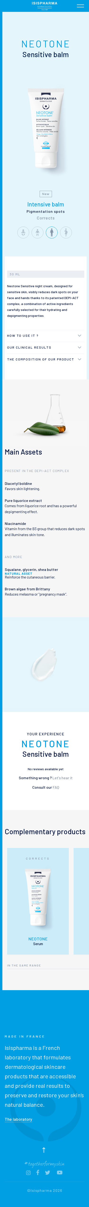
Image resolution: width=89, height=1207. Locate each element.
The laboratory (18, 1119)
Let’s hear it (62, 777)
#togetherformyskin (44, 1163)
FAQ (56, 787)
